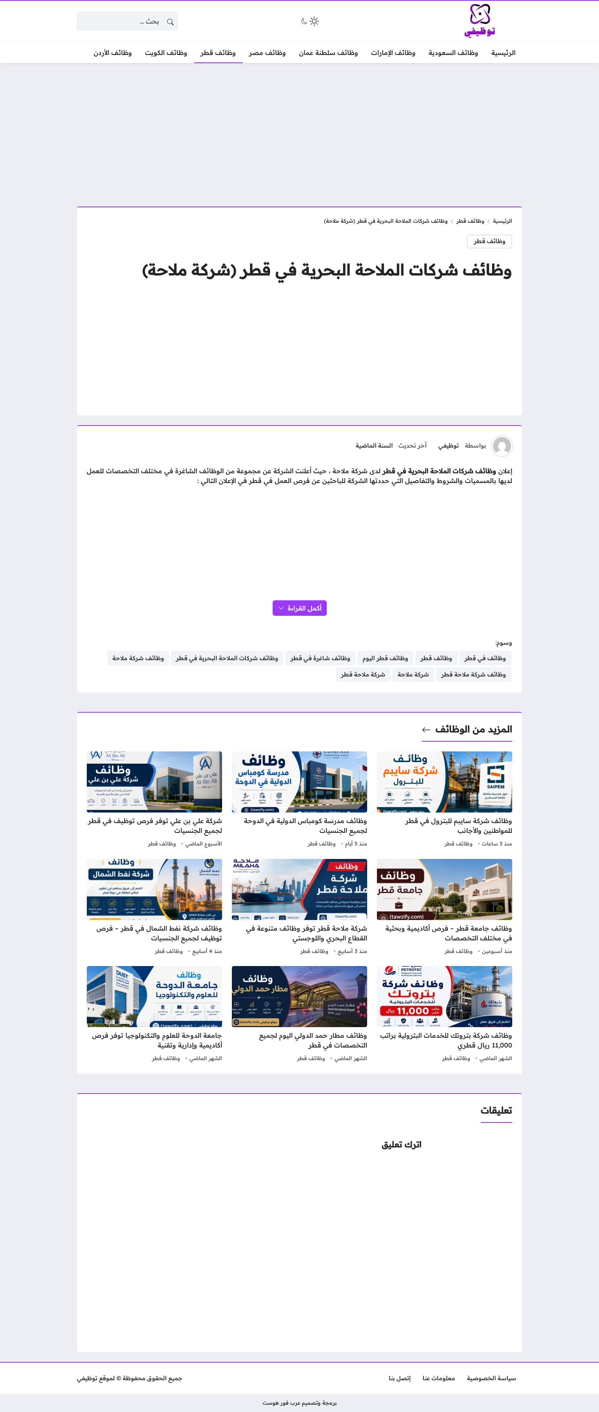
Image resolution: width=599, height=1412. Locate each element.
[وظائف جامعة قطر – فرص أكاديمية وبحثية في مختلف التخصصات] (444, 908)
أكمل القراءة (305, 608)
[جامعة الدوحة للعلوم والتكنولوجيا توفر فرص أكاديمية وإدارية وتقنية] (154, 1015)
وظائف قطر (470, 220)
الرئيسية (502, 220)
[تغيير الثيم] (309, 21)
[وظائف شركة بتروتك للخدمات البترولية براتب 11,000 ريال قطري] (444, 1015)
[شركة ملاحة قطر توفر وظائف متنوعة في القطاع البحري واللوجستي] (299, 908)
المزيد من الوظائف (474, 729)
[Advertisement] (299, 130)
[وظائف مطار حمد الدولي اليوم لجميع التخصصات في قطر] (299, 1015)
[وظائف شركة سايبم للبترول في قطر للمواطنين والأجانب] (444, 800)
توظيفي (448, 445)
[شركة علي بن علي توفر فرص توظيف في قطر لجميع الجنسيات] (154, 800)
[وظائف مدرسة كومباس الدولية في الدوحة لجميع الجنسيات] (299, 800)
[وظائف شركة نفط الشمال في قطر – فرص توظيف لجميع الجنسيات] (154, 908)
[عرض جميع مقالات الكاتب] (502, 446)
